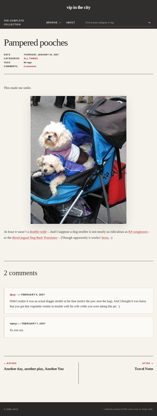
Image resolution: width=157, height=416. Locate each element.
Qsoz (13, 294)
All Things (31, 58)
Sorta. (106, 238)
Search (149, 22)
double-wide (39, 232)
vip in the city (78, 7)
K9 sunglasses (139, 232)
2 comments (30, 66)
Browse (52, 22)
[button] (78, 160)
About (70, 22)
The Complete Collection (14, 22)
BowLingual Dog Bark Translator (35, 238)
